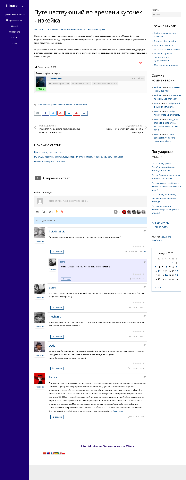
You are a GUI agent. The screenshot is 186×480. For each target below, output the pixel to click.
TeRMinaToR (57, 231)
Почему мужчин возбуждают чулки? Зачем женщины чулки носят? (166, 186)
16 (176, 271)
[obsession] (41, 82)
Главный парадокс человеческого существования (163, 57)
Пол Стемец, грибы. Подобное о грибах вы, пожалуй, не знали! (163, 167)
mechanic (55, 316)
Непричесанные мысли (74, 29)
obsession (54, 29)
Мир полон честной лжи (166, 65)
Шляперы (14, 5)
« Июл (158, 287)
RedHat (53, 377)
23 (176, 275)
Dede (52, 345)
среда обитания (58, 105)
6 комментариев (97, 29)
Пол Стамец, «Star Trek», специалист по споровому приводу (164, 198)
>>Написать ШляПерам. (160, 225)
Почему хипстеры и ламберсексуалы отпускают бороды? (165, 209)
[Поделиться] (45, 113)
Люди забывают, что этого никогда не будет (164, 138)
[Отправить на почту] (37, 113)
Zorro (62, 261)
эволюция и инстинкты (76, 105)
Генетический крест (44, 161)
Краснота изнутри (43, 152)
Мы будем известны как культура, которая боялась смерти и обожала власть (73, 156)
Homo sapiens (43, 105)
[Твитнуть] (53, 113)
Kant (156, 103)
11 (159, 271)
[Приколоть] (76, 113)
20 (166, 275)
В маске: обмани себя (165, 41)
